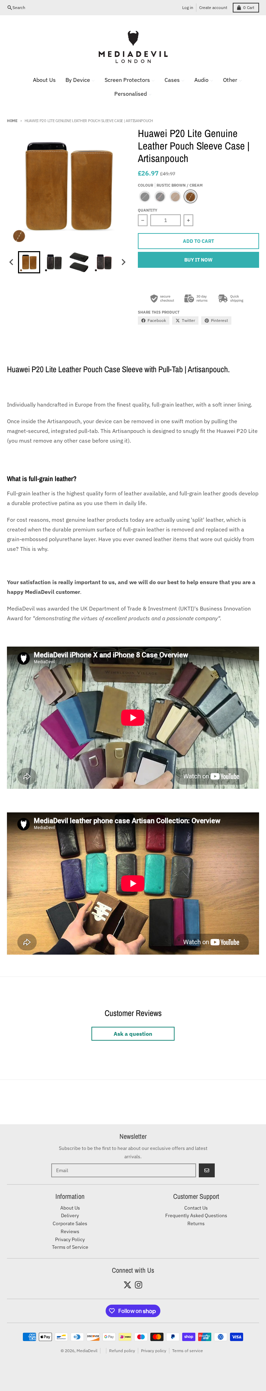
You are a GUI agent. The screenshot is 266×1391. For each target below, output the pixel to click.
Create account (213, 7)
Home (12, 120)
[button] (29, 262)
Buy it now (198, 260)
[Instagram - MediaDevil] (138, 1285)
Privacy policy (153, 1350)
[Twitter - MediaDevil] (127, 1285)
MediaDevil (87, 1350)
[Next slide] (123, 262)
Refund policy (122, 1350)
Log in (187, 7)
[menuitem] (40, 80)
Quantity (147, 210)
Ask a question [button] (133, 1033)
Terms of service (187, 1350)
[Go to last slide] (12, 262)
